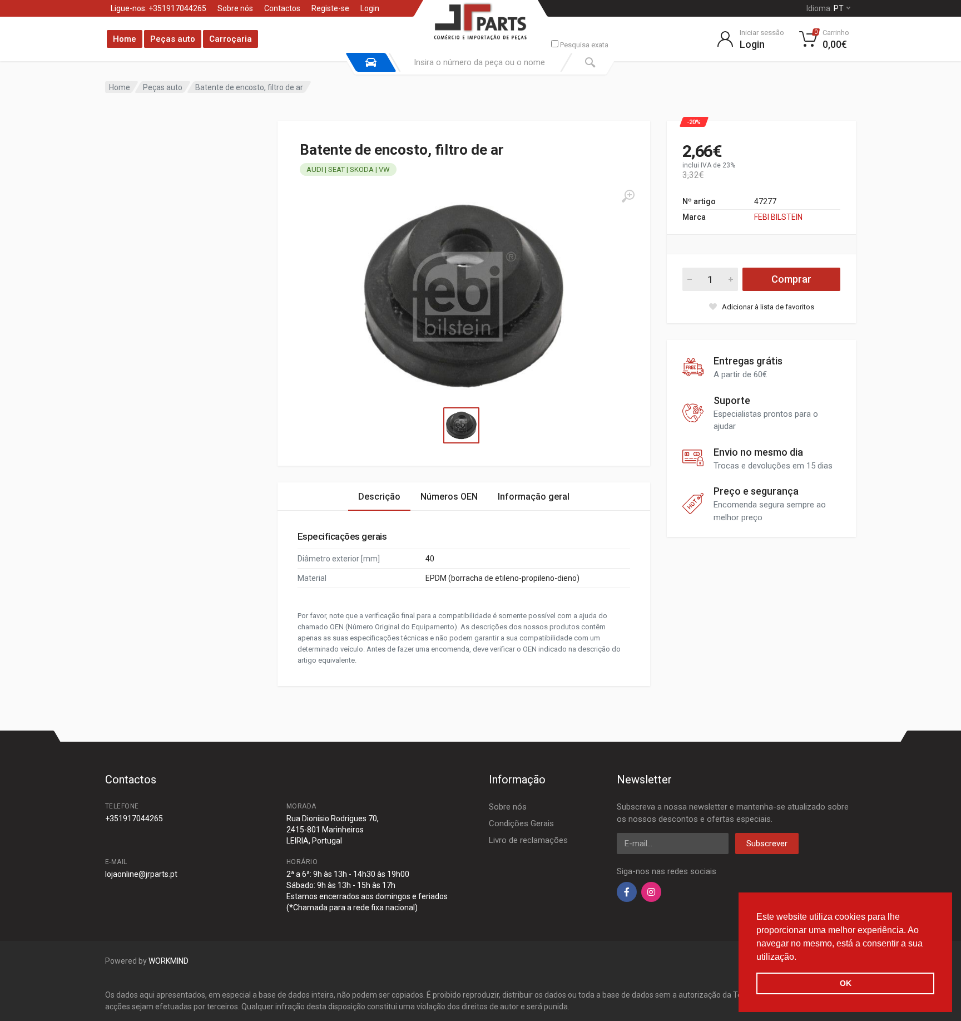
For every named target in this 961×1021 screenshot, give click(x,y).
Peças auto (172, 39)
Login (369, 8)
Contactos (282, 8)
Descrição (379, 496)
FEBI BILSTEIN (778, 217)
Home (124, 39)
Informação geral (533, 496)
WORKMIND (168, 960)
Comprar (791, 279)
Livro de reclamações (528, 840)
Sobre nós (235, 8)
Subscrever (766, 843)
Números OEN (449, 496)
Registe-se (330, 8)
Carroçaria (230, 39)
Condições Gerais (521, 823)
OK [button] (845, 983)
